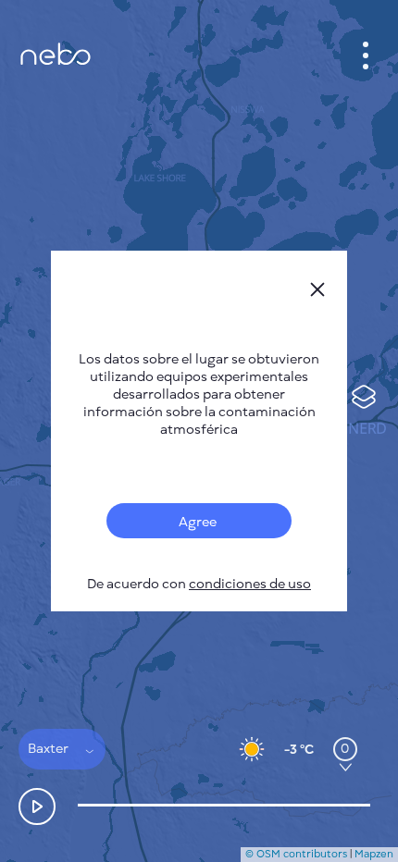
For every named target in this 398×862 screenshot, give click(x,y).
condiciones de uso (250, 584)
